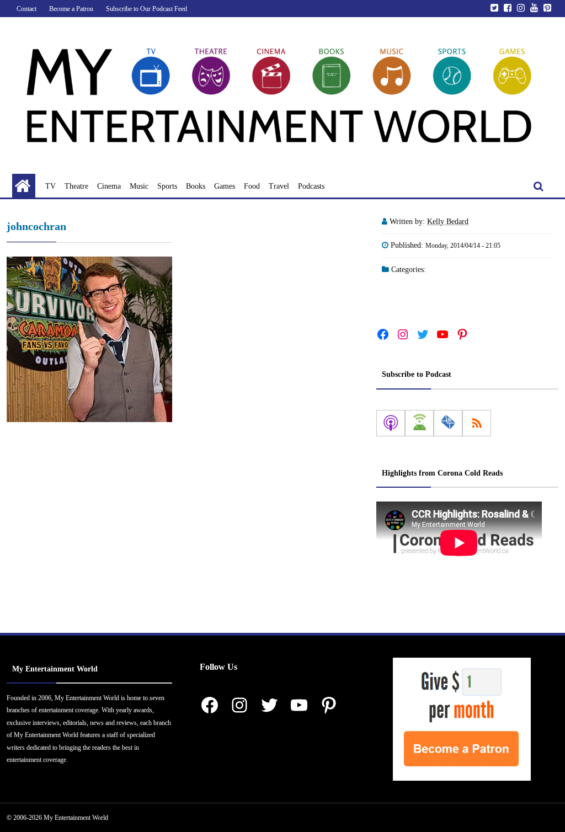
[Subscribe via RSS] (476, 423)
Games (224, 186)
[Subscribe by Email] (448, 423)
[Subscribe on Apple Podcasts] (390, 423)
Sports (167, 186)
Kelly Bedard (447, 221)
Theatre (76, 186)
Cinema (109, 186)
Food (252, 186)
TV (50, 186)
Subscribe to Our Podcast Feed (146, 9)
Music (139, 186)
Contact (26, 9)
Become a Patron (71, 9)
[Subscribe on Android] (419, 423)
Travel (279, 186)
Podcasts (311, 186)
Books (195, 186)
